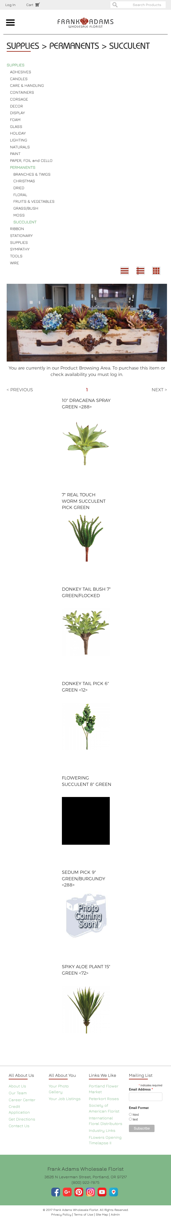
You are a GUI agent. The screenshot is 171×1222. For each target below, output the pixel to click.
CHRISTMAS (24, 181)
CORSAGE (19, 99)
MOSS (19, 215)
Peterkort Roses (104, 1098)
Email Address (141, 1089)
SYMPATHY (20, 249)
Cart (29, 5)
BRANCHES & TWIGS (32, 174)
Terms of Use (84, 1214)
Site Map (102, 1214)
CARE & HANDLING (27, 85)
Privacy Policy (61, 1214)
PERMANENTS (22, 167)
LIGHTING (18, 140)
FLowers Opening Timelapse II (105, 1140)
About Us (17, 1086)
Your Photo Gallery (59, 1089)
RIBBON (17, 228)
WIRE (14, 262)
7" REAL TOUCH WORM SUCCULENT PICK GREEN (84, 501)
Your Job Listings (65, 1098)
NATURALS (20, 147)
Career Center (22, 1099)
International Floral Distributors (105, 1121)
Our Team (18, 1093)
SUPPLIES (15, 65)
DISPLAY (17, 112)
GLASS (16, 126)
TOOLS (16, 256)
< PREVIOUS (20, 389)
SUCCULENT (25, 222)
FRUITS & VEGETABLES (34, 201)
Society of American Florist (104, 1108)
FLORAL (20, 194)
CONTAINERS (22, 92)
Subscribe (142, 1128)
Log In (10, 5)
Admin (115, 1214)
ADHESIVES (20, 72)
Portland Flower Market (103, 1089)
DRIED (18, 187)
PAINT (15, 153)
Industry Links (102, 1130)
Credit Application (19, 1109)
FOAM (15, 119)
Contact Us (19, 1125)
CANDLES (19, 78)
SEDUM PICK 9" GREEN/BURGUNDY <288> (83, 879)
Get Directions (22, 1119)
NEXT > (159, 389)
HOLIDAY (18, 133)
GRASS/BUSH (25, 208)
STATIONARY (21, 235)
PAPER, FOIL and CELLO (31, 160)
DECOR (16, 106)
